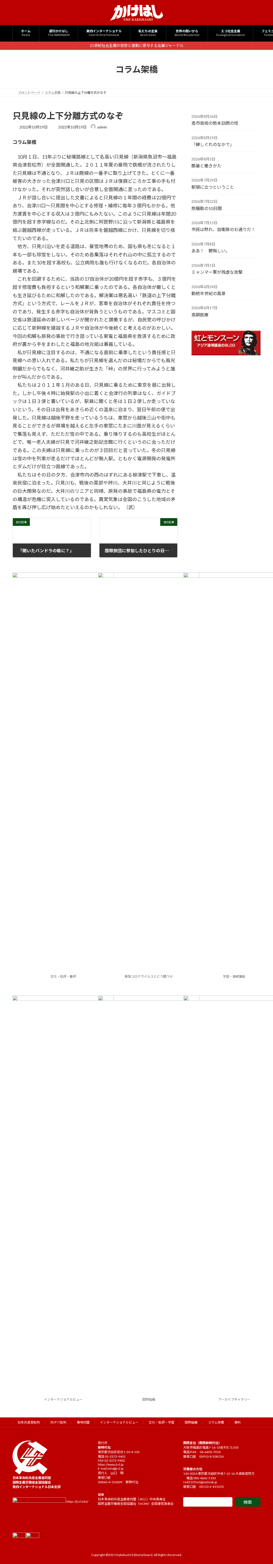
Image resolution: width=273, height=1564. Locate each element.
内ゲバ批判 (58, 1422)
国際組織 (148, 1399)
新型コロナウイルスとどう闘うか (149, 976)
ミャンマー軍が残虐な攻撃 (217, 272)
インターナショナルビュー (63, 1399)
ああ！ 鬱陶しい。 (210, 250)
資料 (237, 1422)
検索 (247, 1502)
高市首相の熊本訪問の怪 (214, 123)
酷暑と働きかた (206, 165)
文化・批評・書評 (63, 976)
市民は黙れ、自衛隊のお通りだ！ (223, 229)
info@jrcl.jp (115, 1468)
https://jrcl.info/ (77, 1501)
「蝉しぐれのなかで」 (212, 144)
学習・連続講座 (234, 976)
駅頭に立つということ (212, 186)
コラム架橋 (216, 1422)
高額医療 (199, 314)
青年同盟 (83, 1422)
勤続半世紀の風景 (208, 293)
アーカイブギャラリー (234, 1399)
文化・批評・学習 (161, 1422)
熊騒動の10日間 (206, 208)
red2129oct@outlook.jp (200, 1482)
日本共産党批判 (29, 1422)
